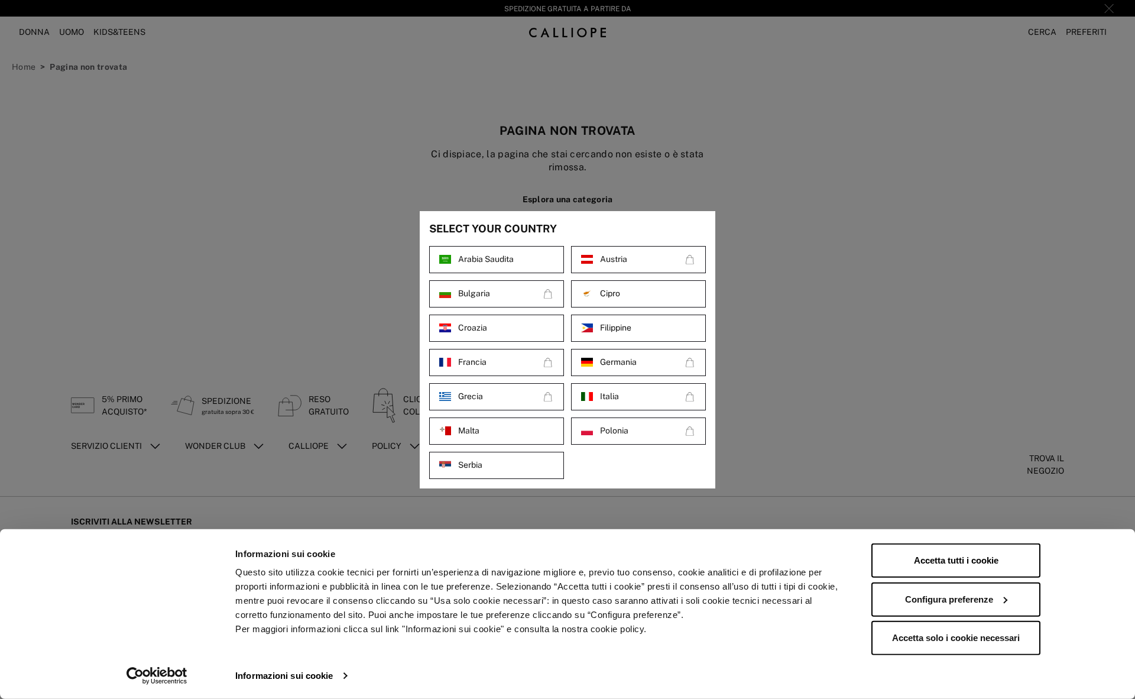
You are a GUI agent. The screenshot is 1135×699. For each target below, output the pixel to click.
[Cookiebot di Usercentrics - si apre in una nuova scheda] (157, 676)
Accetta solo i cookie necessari (956, 638)
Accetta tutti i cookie (956, 560)
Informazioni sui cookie (284, 676)
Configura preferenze (949, 599)
